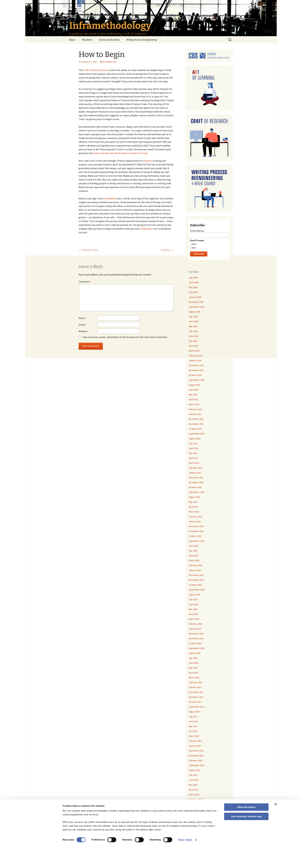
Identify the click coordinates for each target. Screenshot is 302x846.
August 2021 (194, 497)
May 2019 (193, 609)
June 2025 (193, 321)
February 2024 (195, 355)
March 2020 (194, 560)
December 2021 (196, 477)
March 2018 (194, 677)
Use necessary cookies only (246, 816)
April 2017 (193, 731)
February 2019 (195, 623)
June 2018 (193, 662)
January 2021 (195, 521)
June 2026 (193, 282)
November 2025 (196, 302)
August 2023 (194, 384)
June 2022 (193, 448)
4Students (87, 39)
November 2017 (196, 697)
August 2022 (194, 438)
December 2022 (196, 419)
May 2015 (193, 784)
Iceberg (167, 250)
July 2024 (193, 331)
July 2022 (193, 443)
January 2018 (195, 687)
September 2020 (196, 541)
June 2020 (193, 545)
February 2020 (195, 565)
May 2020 (193, 550)
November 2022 (196, 423)
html (194, 244)
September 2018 (196, 648)
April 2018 (193, 672)
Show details (185, 839)
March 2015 (194, 794)
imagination (146, 228)
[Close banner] (276, 804)
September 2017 (196, 706)
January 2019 (195, 628)
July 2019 (193, 599)
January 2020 (195, 570)
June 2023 (193, 389)
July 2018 (193, 658)
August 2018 (194, 653)
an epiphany (109, 198)
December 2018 (196, 633)
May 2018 (193, 667)
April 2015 (193, 789)
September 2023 (196, 380)
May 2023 (193, 394)
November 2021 (196, 482)
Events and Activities (109, 39)
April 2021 (193, 506)
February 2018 (195, 682)
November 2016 (196, 755)
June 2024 (193, 336)
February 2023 (195, 409)
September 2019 (196, 589)
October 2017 (195, 701)
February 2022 (195, 467)
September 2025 (196, 306)
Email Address (197, 231)
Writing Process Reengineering (141, 39)
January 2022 (195, 472)
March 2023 (194, 404)
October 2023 (195, 375)
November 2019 (196, 580)
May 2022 (193, 453)
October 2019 (195, 584)
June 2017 (193, 721)
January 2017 (195, 745)
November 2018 (196, 638)
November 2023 (196, 370)
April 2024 (193, 345)
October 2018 (195, 643)
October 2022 (195, 428)
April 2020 (193, 555)
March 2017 (194, 736)
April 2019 (193, 614)
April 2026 (193, 292)
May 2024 (193, 341)
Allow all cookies (246, 807)
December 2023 (196, 365)
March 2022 (194, 462)
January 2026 (195, 297)
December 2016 (196, 750)
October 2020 (195, 536)
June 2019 (193, 604)
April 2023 (193, 399)
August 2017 (194, 711)
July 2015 (193, 775)
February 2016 (195, 760)
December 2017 (196, 692)
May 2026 (193, 287)
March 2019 (194, 619)
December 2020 (196, 526)
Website (83, 331)
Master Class (88, 250)
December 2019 (196, 575)
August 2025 (194, 311)
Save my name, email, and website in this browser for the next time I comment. (125, 337)
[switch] (111, 839)
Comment (85, 281)
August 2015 (194, 770)
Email (83, 324)
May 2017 (193, 726)
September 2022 (196, 433)
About (72, 39)
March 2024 (194, 350)
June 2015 (193, 780)
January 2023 (195, 414)
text (194, 247)
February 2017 (195, 740)
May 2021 (193, 501)
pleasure (147, 160)
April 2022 (193, 458)
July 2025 (193, 316)
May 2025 (193, 326)
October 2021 (195, 487)
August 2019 (194, 594)
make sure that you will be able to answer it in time (120, 153)
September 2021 (196, 492)
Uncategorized (109, 61)
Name (83, 318)
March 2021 (194, 511)
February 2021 (195, 516)
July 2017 (193, 716)
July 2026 (193, 277)
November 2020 (196, 531)
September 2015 (196, 765)
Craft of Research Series (96, 70)
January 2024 (195, 360)
